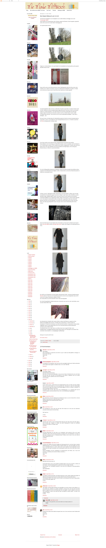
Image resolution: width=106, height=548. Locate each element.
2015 (29, 360)
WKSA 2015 (30, 283)
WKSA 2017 (30, 286)
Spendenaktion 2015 (31, 277)
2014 (29, 362)
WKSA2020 (30, 296)
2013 (29, 364)
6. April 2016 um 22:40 (54, 500)
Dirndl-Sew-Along (31, 256)
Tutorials (54, 10)
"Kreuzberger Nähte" (44, 20)
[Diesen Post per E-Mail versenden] (54, 340)
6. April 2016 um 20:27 (48, 509)
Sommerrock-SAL (31, 272)
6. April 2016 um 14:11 (55, 442)
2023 (29, 306)
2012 (29, 366)
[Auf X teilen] (56, 340)
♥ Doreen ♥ (45, 420)
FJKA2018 (30, 262)
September (31, 326)
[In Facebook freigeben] (57, 340)
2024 (29, 304)
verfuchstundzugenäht (47, 361)
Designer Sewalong (31, 254)
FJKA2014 (30, 257)
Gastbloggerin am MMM (32, 268)
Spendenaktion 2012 (31, 274)
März (30, 354)
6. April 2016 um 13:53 (50, 430)
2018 (29, 315)
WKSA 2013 (30, 280)
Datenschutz (69, 10)
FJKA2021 (30, 265)
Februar (30, 356)
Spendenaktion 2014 (31, 275)
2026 (29, 301)
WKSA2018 (30, 293)
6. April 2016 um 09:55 (49, 396)
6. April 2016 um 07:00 (51, 349)
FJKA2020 (30, 263)
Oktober (31, 324)
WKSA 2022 (30, 290)
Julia (43, 509)
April (30, 333)
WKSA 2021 (30, 289)
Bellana (44, 396)
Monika (41, 295)
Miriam (44, 459)
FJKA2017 (30, 260)
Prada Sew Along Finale (33, 339)
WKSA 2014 (30, 281)
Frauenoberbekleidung (47, 442)
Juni (30, 330)
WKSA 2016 (30, 284)
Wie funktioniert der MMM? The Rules (37, 10)
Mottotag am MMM (61, 10)
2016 (29, 319)
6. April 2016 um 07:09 (55, 361)
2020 (29, 312)
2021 (29, 310)
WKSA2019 (30, 295)
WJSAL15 (29, 278)
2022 (29, 308)
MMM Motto (30, 271)
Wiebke (47, 500)
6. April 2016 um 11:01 (51, 420)
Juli (30, 328)
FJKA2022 (30, 266)
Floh (43, 121)
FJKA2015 (30, 259)
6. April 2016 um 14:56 (49, 459)
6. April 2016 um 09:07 (50, 383)
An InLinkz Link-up (43, 337)
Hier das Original (46, 224)
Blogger (58, 545)
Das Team (49, 10)
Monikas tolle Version (57, 224)
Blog (27, 10)
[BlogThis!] (55, 340)
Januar (30, 358)
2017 (29, 317)
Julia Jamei (44, 349)
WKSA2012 (30, 292)
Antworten (45, 358)
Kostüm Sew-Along (31, 269)
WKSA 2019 (30, 287)
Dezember (31, 321)
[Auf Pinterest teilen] (58, 340)
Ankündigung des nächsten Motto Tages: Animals (32, 336)
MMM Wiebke (45, 342)
